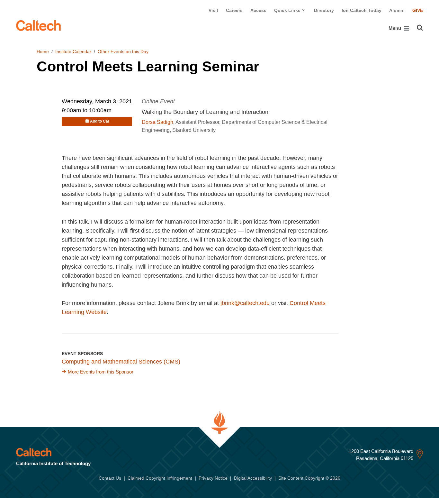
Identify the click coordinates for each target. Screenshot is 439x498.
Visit (213, 10)
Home (43, 51)
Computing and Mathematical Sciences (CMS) (121, 361)
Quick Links (288, 10)
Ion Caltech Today (361, 10)
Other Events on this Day (123, 51)
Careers (234, 10)
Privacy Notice (213, 478)
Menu (395, 28)
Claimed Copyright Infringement (160, 478)
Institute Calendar (73, 51)
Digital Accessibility (253, 478)
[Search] (420, 27)
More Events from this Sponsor (100, 371)
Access (258, 10)
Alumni (397, 10)
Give (417, 10)
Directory (324, 10)
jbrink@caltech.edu (245, 303)
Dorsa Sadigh (157, 122)
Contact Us (110, 478)
